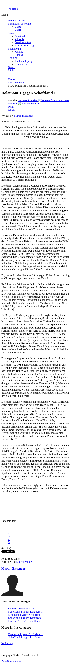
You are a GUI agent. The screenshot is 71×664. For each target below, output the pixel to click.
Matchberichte (16, 82)
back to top (7, 643)
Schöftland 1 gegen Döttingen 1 (25, 617)
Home (11, 79)
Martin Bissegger (23, 115)
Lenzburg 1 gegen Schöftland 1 (25, 620)
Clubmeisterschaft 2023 (21, 608)
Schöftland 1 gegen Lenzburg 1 (25, 611)
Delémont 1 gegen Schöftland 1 (25, 614)
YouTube (13, 8)
